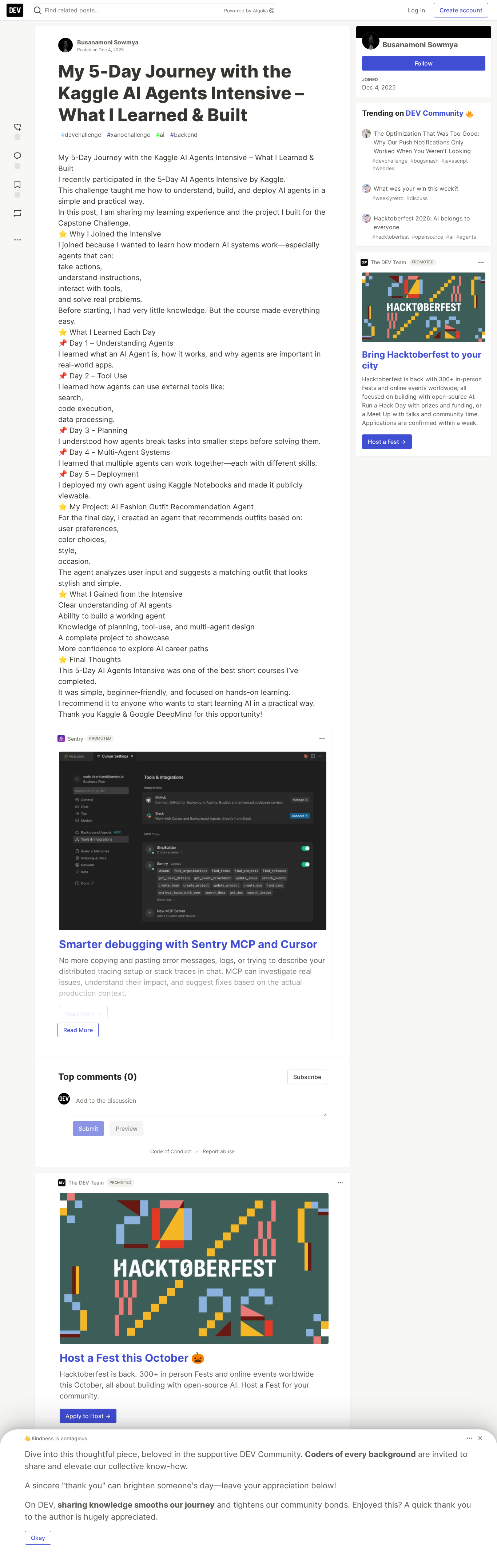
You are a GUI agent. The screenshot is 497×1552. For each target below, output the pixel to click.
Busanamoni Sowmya (107, 42)
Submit (88, 1128)
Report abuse (219, 1151)
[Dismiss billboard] (480, 1438)
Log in (416, 10)
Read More (78, 1030)
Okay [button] (38, 1537)
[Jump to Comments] (17, 159)
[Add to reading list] (17, 188)
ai (160, 134)
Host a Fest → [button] (387, 441)
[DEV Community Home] (15, 10)
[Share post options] (17, 239)
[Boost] (17, 213)
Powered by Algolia (246, 10)
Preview (127, 1128)
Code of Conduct (170, 1151)
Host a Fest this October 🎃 (132, 1357)
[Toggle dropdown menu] (322, 738)
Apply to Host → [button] (88, 1416)
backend (184, 134)
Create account (461, 10)
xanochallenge (128, 134)
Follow (424, 63)
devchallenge (81, 134)
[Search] (37, 10)
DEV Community (435, 113)
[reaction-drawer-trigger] (17, 130)
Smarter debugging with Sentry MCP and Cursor (188, 944)
